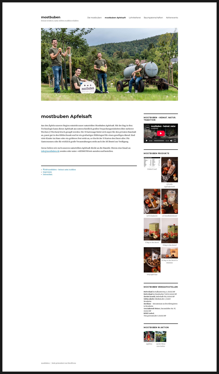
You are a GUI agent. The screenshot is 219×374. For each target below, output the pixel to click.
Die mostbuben (94, 18)
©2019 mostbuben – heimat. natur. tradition (59, 170)
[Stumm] (171, 141)
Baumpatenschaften (153, 18)
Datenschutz (47, 174)
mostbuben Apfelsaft (115, 18)
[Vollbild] (175, 141)
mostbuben (50, 17)
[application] (161, 133)
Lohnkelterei (135, 18)
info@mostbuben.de (50, 151)
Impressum (47, 172)
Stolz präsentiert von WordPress (64, 363)
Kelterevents (172, 18)
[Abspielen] (147, 141)
